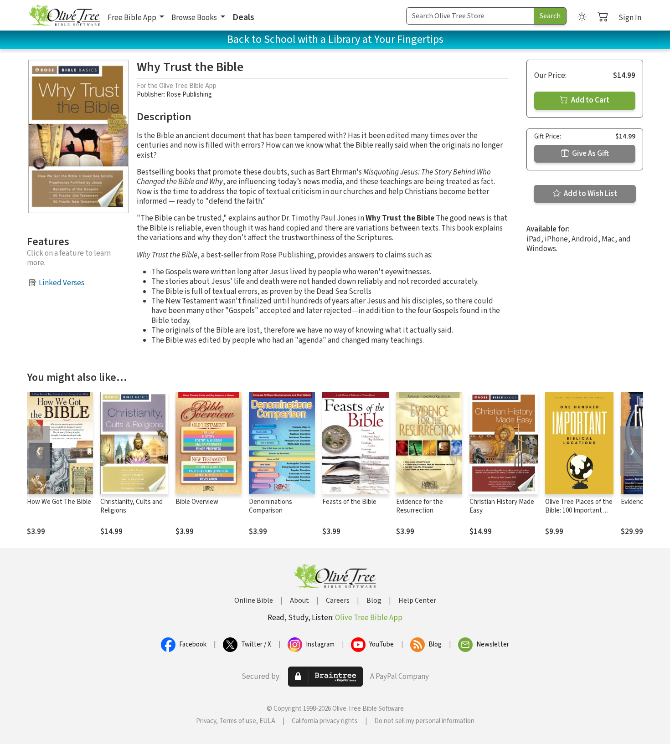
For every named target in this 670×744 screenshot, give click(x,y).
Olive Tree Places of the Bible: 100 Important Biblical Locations (579, 510)
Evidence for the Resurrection (419, 506)
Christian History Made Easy (501, 506)
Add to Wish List (589, 193)
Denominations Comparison (270, 506)
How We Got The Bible (59, 502)
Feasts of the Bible (349, 502)
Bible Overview (196, 502)
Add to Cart (589, 100)
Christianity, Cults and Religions (131, 506)
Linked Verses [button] (61, 282)
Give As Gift (590, 153)
